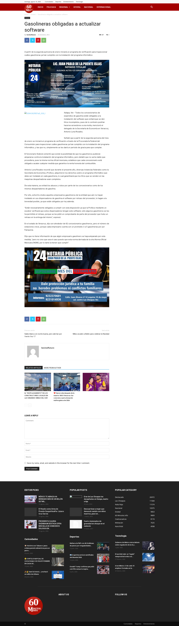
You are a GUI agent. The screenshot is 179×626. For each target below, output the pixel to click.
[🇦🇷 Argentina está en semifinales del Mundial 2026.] (103, 558)
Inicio (40, 7)
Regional (63, 7)
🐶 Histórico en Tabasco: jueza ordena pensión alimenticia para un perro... (37, 548)
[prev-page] (26, 405)
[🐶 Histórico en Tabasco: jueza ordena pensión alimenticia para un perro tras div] (58, 549)
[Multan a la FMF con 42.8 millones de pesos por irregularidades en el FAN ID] (103, 546)
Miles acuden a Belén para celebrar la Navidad (91, 334)
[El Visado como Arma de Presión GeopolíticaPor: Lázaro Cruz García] (30, 512)
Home (26, 14)
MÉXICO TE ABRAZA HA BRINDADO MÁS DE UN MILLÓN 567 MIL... (51, 499)
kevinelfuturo (31, 35)
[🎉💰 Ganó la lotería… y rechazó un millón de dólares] (58, 575)
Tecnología (79, 2)
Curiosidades (49, 2)
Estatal (77, 7)
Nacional (88, 7)
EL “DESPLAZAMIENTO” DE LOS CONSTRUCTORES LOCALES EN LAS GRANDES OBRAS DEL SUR (36, 395)
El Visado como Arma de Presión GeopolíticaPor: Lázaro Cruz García (51, 511)
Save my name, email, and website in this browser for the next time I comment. (58, 463)
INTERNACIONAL (104, 7)
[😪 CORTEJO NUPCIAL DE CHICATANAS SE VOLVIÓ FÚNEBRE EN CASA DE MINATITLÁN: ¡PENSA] (58, 562)
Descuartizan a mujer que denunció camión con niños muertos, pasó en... (95, 511)
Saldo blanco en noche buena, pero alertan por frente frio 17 (43, 335)
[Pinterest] (38, 40)
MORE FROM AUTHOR (52, 368)
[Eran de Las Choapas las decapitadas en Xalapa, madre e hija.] (76, 499)
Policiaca (51, 7)
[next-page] (29, 405)
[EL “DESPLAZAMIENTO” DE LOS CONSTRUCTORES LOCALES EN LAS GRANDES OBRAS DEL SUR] (37, 382)
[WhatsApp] (43, 40)
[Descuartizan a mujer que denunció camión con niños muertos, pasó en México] (76, 512)
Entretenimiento (68, 2)
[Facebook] (26, 40)
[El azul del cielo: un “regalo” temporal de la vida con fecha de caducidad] (148, 557)
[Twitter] (32, 40)
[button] (152, 7)
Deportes (58, 2)
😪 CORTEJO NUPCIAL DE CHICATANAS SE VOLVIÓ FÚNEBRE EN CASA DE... (37, 561)
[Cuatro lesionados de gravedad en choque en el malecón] (76, 524)
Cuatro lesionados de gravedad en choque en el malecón (94, 523)
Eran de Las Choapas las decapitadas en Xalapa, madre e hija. (96, 499)
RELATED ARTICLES (33, 368)
